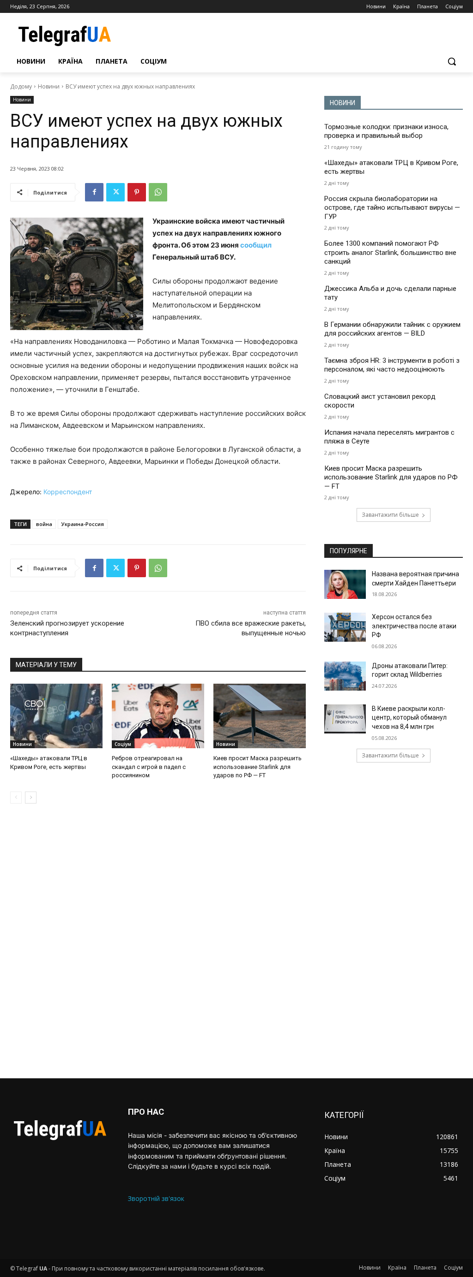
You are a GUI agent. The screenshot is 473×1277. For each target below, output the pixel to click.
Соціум (123, 744)
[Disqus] (158, 941)
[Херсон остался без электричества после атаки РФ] (345, 627)
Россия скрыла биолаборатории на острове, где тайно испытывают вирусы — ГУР (392, 208)
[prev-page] (16, 798)
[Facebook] (94, 192)
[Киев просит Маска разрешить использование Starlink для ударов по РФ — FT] (259, 716)
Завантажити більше (390, 515)
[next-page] (30, 798)
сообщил (256, 245)
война (44, 523)
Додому (21, 86)
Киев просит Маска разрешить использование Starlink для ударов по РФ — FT (257, 766)
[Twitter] (115, 192)
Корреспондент (67, 492)
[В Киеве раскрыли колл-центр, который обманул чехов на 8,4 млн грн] (345, 718)
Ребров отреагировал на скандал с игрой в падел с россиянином (149, 766)
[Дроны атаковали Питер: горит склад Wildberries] (345, 676)
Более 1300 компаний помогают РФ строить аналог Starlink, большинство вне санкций (390, 252)
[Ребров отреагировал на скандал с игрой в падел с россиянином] (158, 716)
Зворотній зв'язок (156, 1198)
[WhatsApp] (158, 192)
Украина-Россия (82, 523)
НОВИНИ (342, 102)
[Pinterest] (136, 192)
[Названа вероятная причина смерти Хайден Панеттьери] (345, 584)
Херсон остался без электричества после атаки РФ (414, 625)
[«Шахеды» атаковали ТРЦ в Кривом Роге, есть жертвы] (56, 716)
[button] (452, 61)
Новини (49, 86)
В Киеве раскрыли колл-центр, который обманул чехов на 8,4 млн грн (409, 717)
